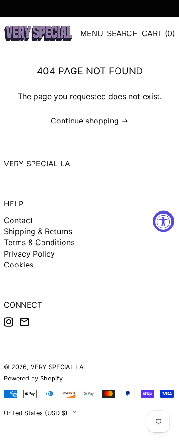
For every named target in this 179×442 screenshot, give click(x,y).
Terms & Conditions (39, 242)
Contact (18, 220)
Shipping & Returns (38, 231)
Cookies (18, 264)
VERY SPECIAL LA (37, 163)
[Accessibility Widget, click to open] (163, 221)
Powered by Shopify (33, 378)
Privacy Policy (29, 253)
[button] (122, 33)
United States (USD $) (37, 413)
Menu (91, 33)
